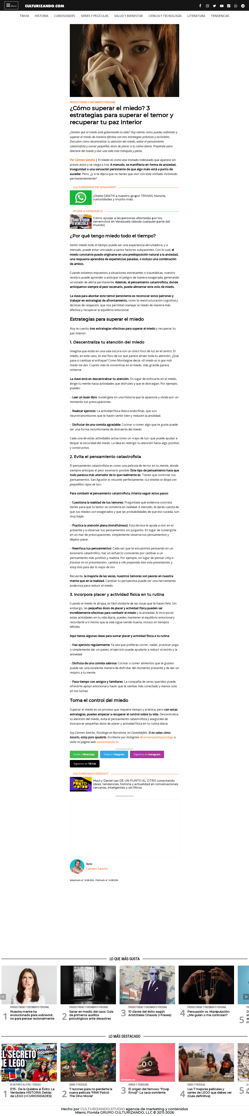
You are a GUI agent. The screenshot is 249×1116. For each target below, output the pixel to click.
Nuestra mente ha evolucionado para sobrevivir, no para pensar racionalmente (32, 1015)
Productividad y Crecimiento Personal (93, 102)
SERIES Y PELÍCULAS (94, 16)
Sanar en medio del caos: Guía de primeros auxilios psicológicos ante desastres (91, 1015)
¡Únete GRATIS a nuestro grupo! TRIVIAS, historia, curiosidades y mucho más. (129, 197)
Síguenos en (147, 754)
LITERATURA (196, 16)
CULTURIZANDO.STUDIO (102, 1109)
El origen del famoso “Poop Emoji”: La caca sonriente (148, 1090)
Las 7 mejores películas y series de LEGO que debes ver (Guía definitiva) (209, 1092)
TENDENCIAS (220, 16)
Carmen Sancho (97, 869)
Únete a (84, 754)
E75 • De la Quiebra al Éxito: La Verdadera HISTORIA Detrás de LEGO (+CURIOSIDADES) (32, 1092)
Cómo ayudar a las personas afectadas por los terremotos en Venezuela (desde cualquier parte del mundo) (131, 221)
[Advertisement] (124, 919)
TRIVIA (24, 16)
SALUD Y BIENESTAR (128, 16)
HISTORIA (41, 16)
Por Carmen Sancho (83, 160)
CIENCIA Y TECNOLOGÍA (165, 16)
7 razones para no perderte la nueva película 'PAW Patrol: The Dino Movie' (90, 1092)
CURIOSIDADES (64, 16)
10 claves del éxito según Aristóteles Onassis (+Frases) (149, 1013)
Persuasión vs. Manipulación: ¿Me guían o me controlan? (208, 1013)
